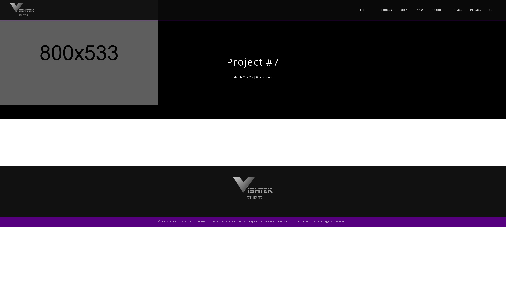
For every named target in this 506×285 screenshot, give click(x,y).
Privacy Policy (481, 10)
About (437, 10)
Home (365, 10)
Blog (403, 10)
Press (419, 10)
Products (385, 10)
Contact (455, 10)
